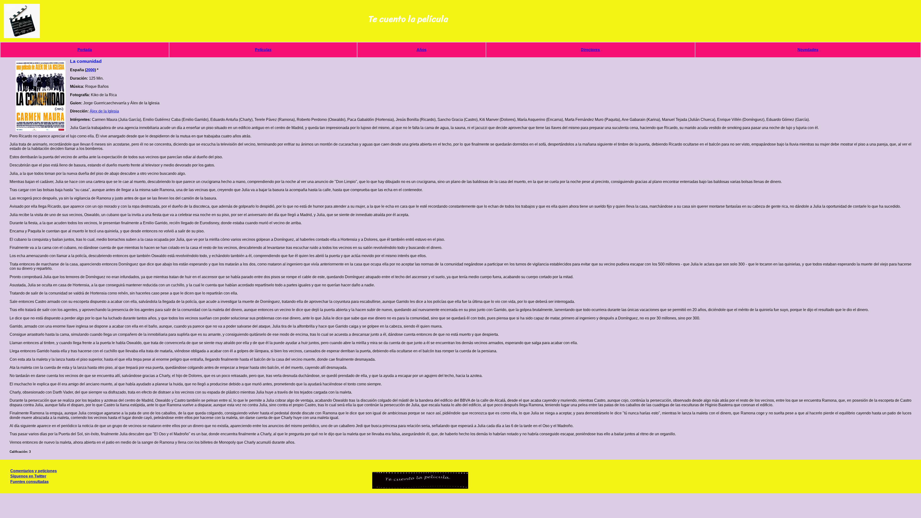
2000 (90, 70)
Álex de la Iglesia (104, 111)
